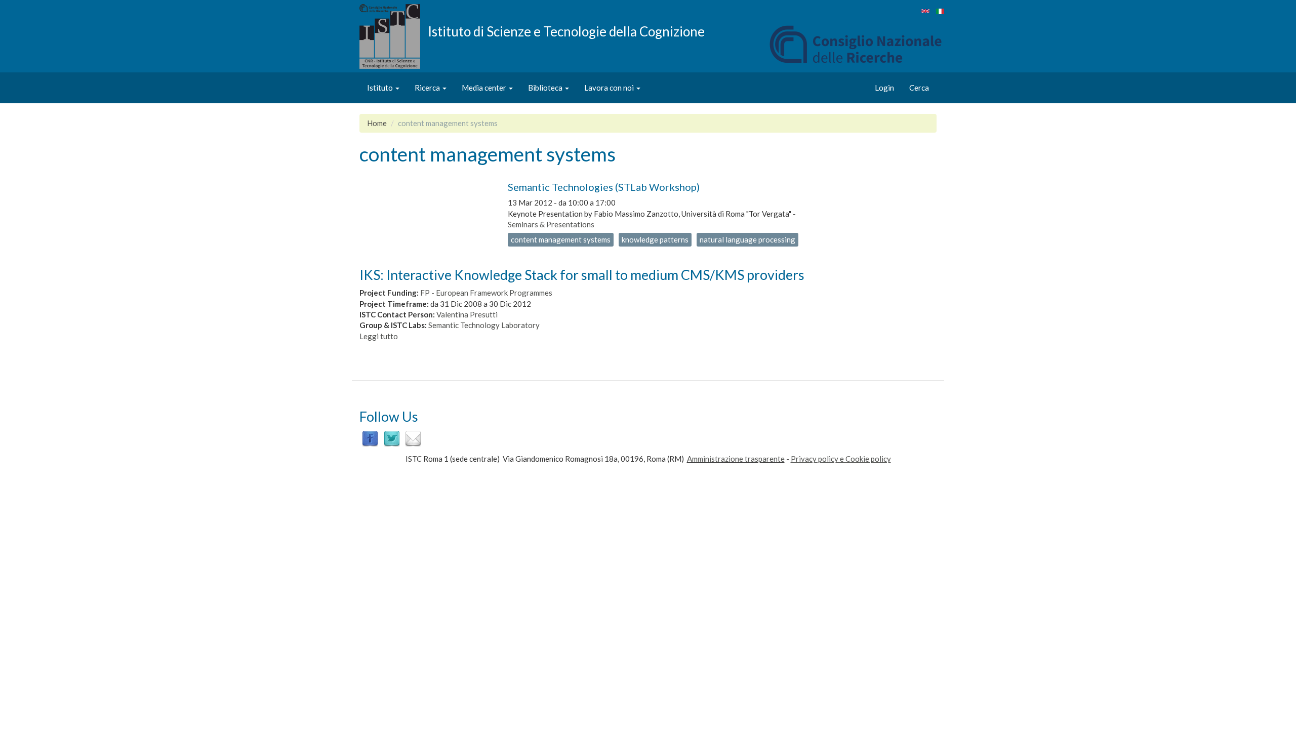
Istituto (380, 87)
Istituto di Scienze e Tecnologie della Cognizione (566, 31)
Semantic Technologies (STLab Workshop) (604, 187)
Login (884, 87)
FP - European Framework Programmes (486, 292)
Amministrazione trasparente (736, 458)
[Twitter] (392, 437)
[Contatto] (413, 437)
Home (377, 123)
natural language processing (747, 239)
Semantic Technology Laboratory (484, 325)
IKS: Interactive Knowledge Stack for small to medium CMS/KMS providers (581, 274)
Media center (485, 87)
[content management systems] (925, 11)
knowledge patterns (655, 239)
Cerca (919, 87)
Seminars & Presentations (551, 224)
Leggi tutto (378, 336)
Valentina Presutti (467, 314)
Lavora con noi (609, 87)
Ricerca (428, 87)
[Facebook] (370, 437)
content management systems (561, 239)
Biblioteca (546, 87)
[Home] (393, 36)
